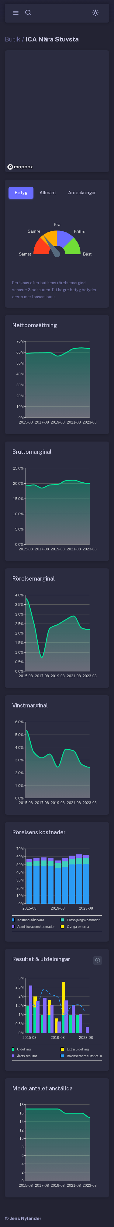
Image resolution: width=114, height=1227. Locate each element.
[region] (57, 111)
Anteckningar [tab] (82, 192)
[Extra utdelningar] (97, 960)
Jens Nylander (26, 1218)
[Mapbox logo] (20, 166)
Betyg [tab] (21, 192)
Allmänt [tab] (48, 192)
